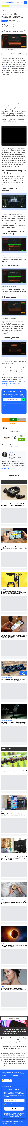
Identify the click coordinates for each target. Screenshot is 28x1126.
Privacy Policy (21, 1114)
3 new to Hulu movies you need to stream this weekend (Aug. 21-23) (14, 1054)
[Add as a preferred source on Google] (7, 1080)
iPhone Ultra (14, 6)
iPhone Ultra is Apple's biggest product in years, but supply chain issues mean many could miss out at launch (15, 1062)
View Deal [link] (21, 439)
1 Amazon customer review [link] (15, 428)
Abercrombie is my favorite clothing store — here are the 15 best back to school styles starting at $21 (14, 1040)
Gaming (3, 10)
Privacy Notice (19, 406)
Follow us (15, 53)
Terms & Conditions (17, 1115)
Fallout (5, 66)
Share (5, 53)
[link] (5, 427)
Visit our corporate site (13, 1075)
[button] (25, 2)
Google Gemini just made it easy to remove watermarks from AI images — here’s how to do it (14, 1031)
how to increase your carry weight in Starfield (13, 383)
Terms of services (19, 405)
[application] (14, 135)
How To (4, 21)
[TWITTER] (10, 455)
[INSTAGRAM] (12, 455)
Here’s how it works (18, 31)
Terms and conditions (7, 1086)
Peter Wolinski (12, 20)
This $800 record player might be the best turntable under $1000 (15, 1047)
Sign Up (14, 1108)
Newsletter (23, 53)
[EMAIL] (15, 455)
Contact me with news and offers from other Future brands (13, 1104)
